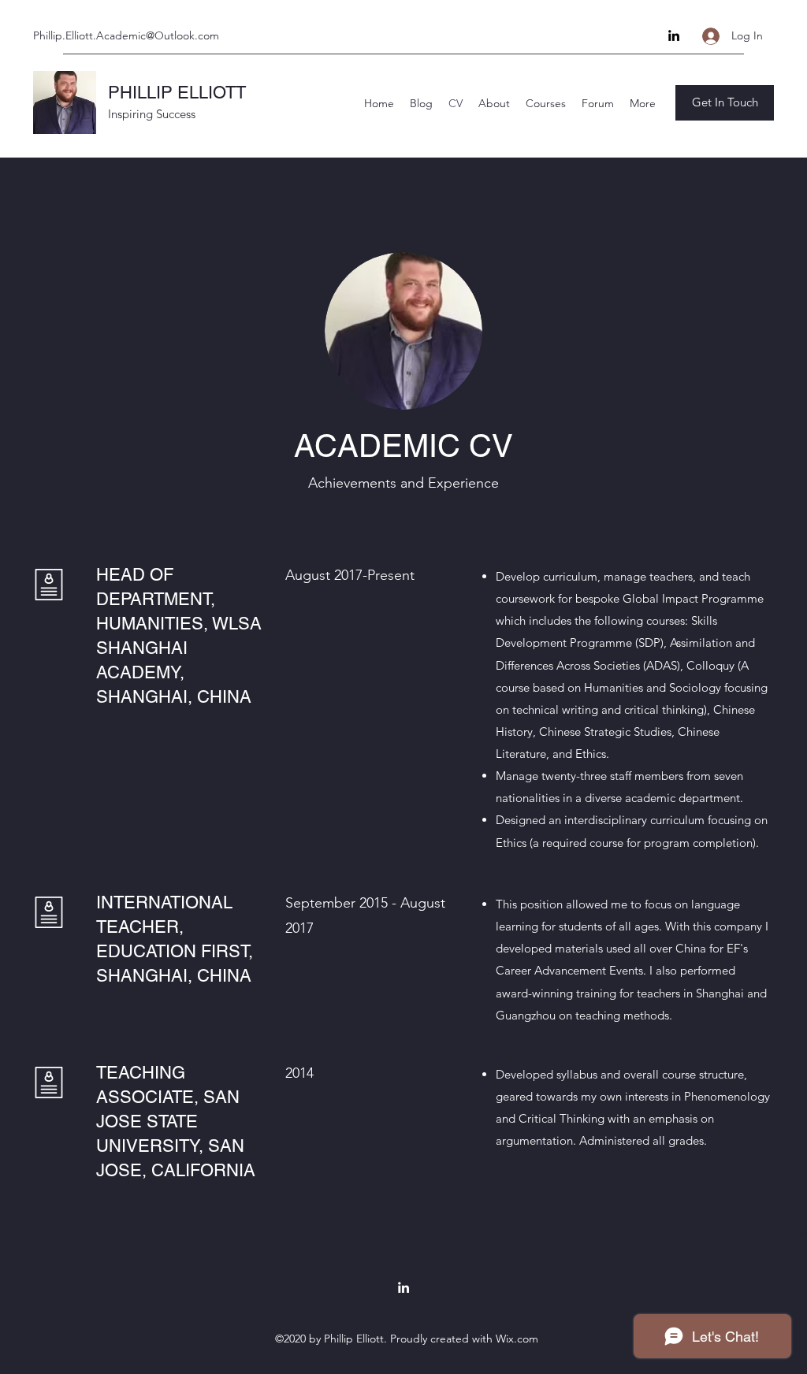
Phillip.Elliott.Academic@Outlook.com (126, 35)
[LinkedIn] (674, 35)
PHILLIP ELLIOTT (177, 92)
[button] (724, 103)
